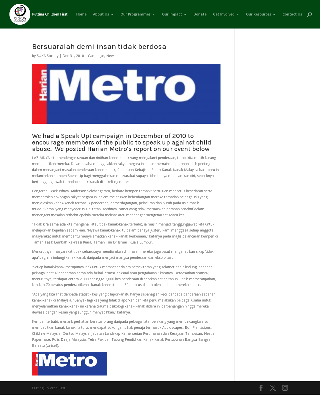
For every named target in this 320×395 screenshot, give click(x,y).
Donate (200, 14)
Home (81, 14)
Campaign (96, 55)
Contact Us (292, 14)
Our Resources (258, 14)
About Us (101, 14)
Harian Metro (107, 149)
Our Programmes (135, 14)
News (111, 55)
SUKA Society (47, 55)
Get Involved (223, 14)
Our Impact (172, 14)
